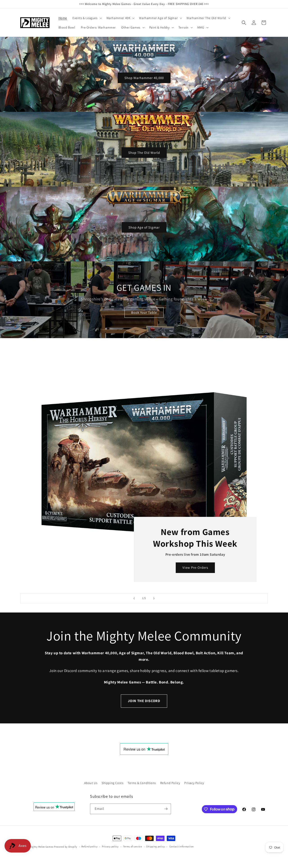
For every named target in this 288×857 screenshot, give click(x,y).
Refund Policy (170, 783)
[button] (87, 18)
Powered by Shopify (65, 846)
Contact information (181, 846)
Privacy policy (110, 846)
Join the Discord (144, 700)
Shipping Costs (112, 783)
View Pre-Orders (195, 567)
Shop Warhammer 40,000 (144, 77)
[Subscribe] (166, 809)
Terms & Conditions (142, 783)
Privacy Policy (194, 783)
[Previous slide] (134, 598)
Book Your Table (144, 312)
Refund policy (89, 846)
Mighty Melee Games (41, 846)
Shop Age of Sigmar (144, 227)
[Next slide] (154, 598)
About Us (91, 783)
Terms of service (132, 846)
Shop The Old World (144, 152)
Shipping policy (155, 846)
